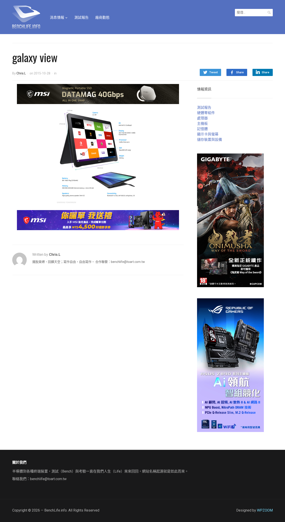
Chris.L (21, 73)
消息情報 (57, 17)
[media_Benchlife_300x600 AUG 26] (230, 220)
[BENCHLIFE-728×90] (98, 220)
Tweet (213, 72)
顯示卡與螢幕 (207, 134)
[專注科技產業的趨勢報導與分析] (26, 16)
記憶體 (202, 129)
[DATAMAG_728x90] (98, 94)
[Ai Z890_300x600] (230, 365)
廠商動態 (102, 17)
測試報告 (81, 17)
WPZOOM (265, 510)
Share (240, 72)
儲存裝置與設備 (209, 139)
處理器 (202, 118)
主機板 (202, 123)
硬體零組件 (206, 113)
